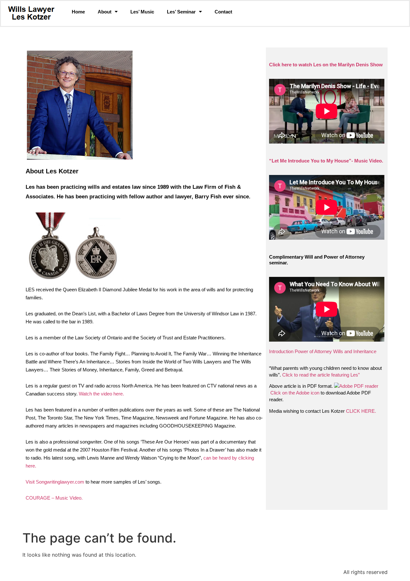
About (104, 11)
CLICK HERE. (361, 411)
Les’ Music (142, 11)
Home (78, 11)
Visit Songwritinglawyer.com (55, 482)
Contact (223, 11)
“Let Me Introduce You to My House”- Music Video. (326, 160)
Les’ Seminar (181, 11)
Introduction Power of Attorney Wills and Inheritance (322, 351)
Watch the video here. (101, 393)
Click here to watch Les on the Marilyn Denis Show (326, 64)
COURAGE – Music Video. (54, 498)
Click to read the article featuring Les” (321, 375)
